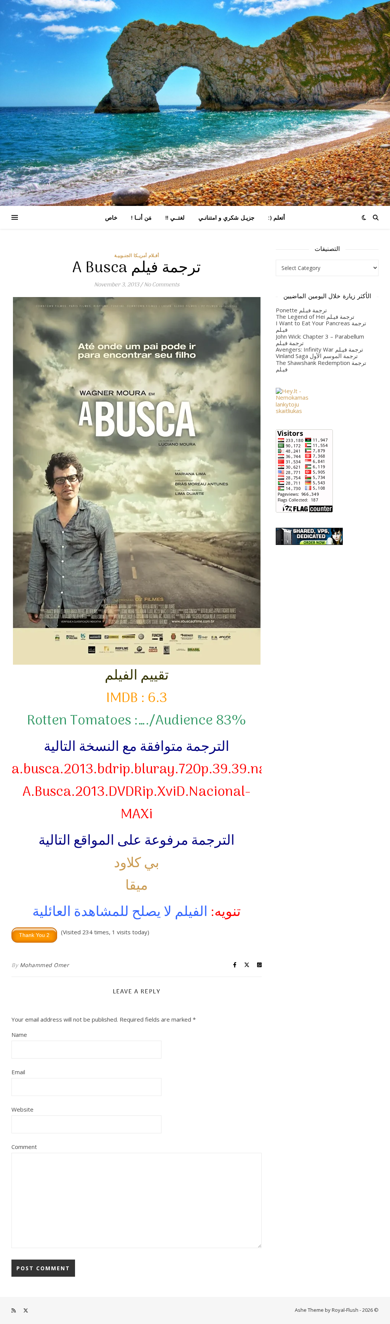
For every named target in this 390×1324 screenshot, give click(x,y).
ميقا (136, 886)
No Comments (161, 284)
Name (19, 1034)
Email (18, 1072)
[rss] (365, 9)
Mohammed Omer (44, 965)
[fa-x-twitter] (376, 9)
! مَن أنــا (141, 217)
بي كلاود (136, 863)
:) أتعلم (276, 217)
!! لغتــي (175, 217)
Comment (24, 1146)
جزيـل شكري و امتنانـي (226, 217)
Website (22, 1109)
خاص (111, 217)
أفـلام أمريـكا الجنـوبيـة (136, 255)
